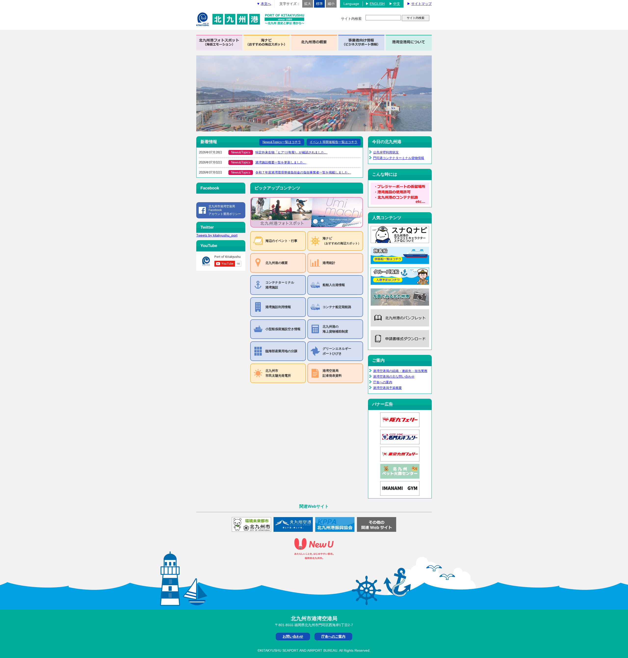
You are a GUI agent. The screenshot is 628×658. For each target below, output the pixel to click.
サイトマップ (421, 4)
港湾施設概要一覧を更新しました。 (280, 162)
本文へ (266, 4)
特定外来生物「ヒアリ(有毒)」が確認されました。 (291, 152)
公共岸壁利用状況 (386, 152)
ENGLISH (377, 4)
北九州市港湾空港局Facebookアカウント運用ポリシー (225, 210)
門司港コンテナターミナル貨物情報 (398, 158)
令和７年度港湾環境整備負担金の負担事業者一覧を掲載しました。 (303, 172)
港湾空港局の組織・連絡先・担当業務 (400, 371)
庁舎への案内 (382, 382)
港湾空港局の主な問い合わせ (394, 376)
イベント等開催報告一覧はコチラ (333, 142)
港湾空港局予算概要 (387, 388)
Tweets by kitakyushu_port (216, 235)
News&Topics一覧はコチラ (281, 142)
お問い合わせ (293, 636)
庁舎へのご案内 (333, 636)
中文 (396, 4)
